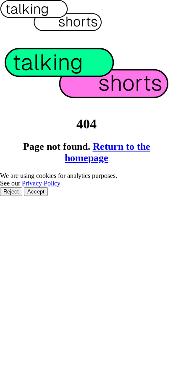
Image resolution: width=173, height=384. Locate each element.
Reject (11, 191)
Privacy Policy (41, 183)
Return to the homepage (107, 152)
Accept (36, 191)
